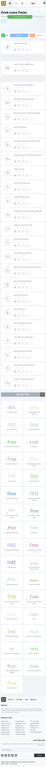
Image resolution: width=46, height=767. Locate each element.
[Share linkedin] (16, 755)
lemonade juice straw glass (23, 85)
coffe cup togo (19, 169)
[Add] (15, 49)
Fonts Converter (6, 723)
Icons (32, 35)
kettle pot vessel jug (21, 239)
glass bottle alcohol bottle (23, 351)
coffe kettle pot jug (20, 43)
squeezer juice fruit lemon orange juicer (27, 155)
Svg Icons (3, 3)
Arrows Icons (19, 725)
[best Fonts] (42, 394)
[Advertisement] (23, 27)
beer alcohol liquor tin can (23, 323)
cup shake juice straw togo (23, 337)
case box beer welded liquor (24, 64)
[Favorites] (23, 49)
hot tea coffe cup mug (22, 183)
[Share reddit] (5, 755)
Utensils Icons (5, 730)
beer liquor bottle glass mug (23, 99)
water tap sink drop (21, 295)
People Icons (5, 728)
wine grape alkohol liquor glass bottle (27, 141)
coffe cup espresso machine (24, 379)
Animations (40, 35)
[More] (30, 49)
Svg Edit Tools (20, 721)
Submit (39, 755)
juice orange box (20, 309)
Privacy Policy (5, 734)
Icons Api (33, 730)
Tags (26, 699)
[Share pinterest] (12, 755)
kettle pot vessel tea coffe (23, 225)
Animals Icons (5, 725)
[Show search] (16, 3)
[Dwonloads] (26, 49)
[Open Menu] (22, 3)
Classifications (39, 17)
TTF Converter (34, 721)
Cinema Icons (34, 728)
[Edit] (19, 49)
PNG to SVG (4, 721)
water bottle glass (20, 127)
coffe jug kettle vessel (21, 197)
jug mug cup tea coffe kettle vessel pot (27, 267)
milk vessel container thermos (24, 365)
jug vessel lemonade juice (23, 281)
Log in (33, 3)
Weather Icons (34, 725)
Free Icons (19, 699)
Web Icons (33, 699)
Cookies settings (20, 734)
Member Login (5, 732)
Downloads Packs (21, 17)
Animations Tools (21, 723)
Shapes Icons (20, 730)
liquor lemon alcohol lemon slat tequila (27, 113)
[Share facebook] (2, 755)
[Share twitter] (9, 755)
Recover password (35, 732)
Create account (20, 732)
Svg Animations (34, 723)
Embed (20, 35)
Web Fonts (11, 699)
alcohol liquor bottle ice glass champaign (28, 211)
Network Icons (20, 728)
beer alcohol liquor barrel (22, 253)
